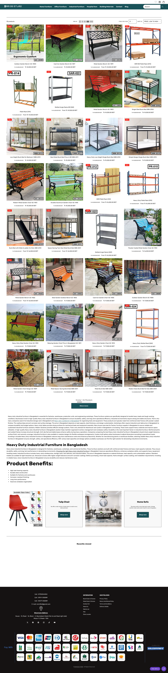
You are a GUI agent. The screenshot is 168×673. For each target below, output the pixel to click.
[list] (80, 21)
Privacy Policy (104, 598)
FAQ (84, 612)
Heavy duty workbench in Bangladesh (66, 421)
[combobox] (153, 7)
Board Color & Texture (89, 598)
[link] (156, 2)
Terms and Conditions (106, 604)
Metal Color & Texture (89, 601)
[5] (91, 21)
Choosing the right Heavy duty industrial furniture (72, 451)
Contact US (86, 604)
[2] (82, 21)
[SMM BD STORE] (13, 7)
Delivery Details (104, 606)
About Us (85, 606)
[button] (164, 2)
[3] (85, 21)
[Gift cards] (160, 2)
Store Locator (87, 614)
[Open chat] (163, 668)
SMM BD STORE (78, 667)
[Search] (162, 7)
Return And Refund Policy (107, 601)
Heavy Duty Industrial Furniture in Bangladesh (47, 445)
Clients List (86, 609)
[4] (87, 21)
